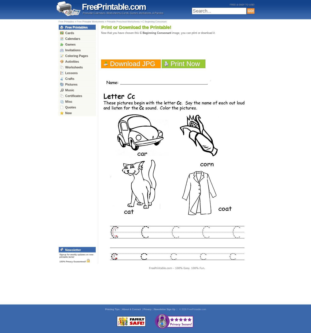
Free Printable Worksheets (90, 21)
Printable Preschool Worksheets (123, 21)
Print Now (185, 64)
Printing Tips (112, 309)
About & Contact (132, 309)
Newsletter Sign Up (165, 309)
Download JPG (132, 64)
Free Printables (66, 21)
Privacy (147, 309)
